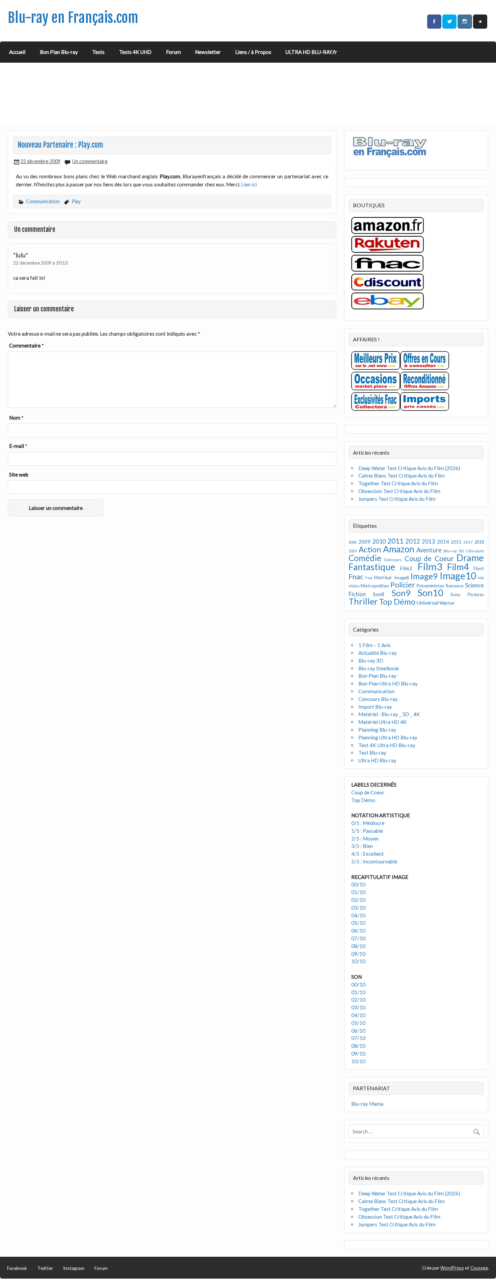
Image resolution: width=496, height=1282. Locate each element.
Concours (393, 559)
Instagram (73, 1268)
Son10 (430, 592)
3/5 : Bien (362, 846)
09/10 (358, 954)
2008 (353, 542)
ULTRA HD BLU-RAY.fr (311, 52)
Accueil (17, 52)
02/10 (358, 900)
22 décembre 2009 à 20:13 (40, 263)
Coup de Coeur (429, 558)
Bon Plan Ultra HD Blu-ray (388, 683)
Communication (43, 201)
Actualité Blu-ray (377, 653)
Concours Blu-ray (378, 699)
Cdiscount (475, 551)
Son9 (401, 593)
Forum (173, 52)
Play (76, 201)
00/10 (358, 884)
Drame (470, 557)
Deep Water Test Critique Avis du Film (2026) (409, 468)
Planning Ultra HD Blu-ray (387, 737)
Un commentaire (90, 161)
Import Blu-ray (375, 707)
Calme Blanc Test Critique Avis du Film (401, 475)
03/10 (358, 908)
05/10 (358, 923)
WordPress (452, 1268)
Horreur (383, 577)
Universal (427, 602)
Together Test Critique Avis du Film (398, 483)
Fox (368, 577)
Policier (402, 584)
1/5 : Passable (367, 831)
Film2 (406, 568)
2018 (479, 542)
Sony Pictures (467, 594)
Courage (479, 1268)
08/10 (358, 946)
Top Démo (397, 601)
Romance (455, 585)
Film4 (458, 566)
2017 (468, 542)
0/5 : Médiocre (367, 823)
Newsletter (208, 52)
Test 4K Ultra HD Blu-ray (386, 745)
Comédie (365, 558)
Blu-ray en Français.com (73, 17)
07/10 (358, 938)
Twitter (45, 1268)
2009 (364, 542)
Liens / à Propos (253, 52)
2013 (428, 541)
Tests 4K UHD (135, 52)
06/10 (358, 930)
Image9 (424, 576)
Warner (447, 603)
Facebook (17, 1268)
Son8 (378, 594)
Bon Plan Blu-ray (59, 52)
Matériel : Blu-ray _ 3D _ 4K (389, 714)
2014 (443, 542)
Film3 (429, 566)
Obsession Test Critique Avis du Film (399, 491)
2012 (412, 541)
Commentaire (26, 345)
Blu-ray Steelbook (378, 668)
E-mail (18, 446)
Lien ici (249, 184)
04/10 (358, 915)
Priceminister (430, 585)
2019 (353, 551)
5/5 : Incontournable (374, 861)
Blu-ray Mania (367, 1104)
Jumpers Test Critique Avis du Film (397, 499)
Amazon (398, 549)
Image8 (401, 577)
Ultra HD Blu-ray (377, 760)
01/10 (358, 892)
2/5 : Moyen (365, 838)
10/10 (358, 961)
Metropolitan (375, 585)
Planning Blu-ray (377, 730)
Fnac (356, 576)
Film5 (478, 568)
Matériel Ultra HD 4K (382, 722)
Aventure (429, 550)
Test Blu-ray (372, 753)
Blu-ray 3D (454, 550)
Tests (98, 52)
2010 (379, 541)
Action (370, 549)
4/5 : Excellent (367, 854)
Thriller (363, 601)
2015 (456, 542)
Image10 (458, 575)
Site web (18, 474)
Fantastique (372, 566)
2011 (395, 541)
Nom (16, 418)
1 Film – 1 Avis (374, 645)
